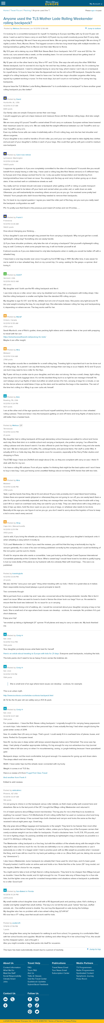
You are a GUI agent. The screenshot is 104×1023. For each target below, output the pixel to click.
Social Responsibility (12, 976)
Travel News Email (60, 967)
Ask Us (31, 973)
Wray (18, 523)
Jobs (5, 981)
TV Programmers (84, 967)
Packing (27, 10)
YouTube (30, 1005)
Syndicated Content (85, 973)
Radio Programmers (85, 970)
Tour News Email (59, 970)
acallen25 (16, 923)
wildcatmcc (16, 790)
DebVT (19, 275)
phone (12, 999)
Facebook (30, 999)
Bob (18, 397)
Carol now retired (23, 155)
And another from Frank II (14, 777)
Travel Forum (16, 10)
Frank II (19, 217)
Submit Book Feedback (38, 984)
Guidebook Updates (37, 981)
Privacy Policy (70, 1021)
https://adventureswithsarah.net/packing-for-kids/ (24, 337)
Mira (18, 350)
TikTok (37, 1005)
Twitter (37, 1011)
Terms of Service (55, 1021)
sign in (93, 10)
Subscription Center (60, 973)
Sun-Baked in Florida (25, 891)
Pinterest (30, 1011)
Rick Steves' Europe (52, 3)
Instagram (37, 999)
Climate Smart (9, 979)
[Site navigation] (3, 3)
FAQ (29, 967)
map (5, 1005)
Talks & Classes (34, 976)
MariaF (19, 317)
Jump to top (95, 949)
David (18, 99)
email (5, 999)
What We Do (8, 970)
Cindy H (19, 635)
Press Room (81, 979)
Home (6, 10)
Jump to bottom (94, 28)
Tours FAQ (32, 970)
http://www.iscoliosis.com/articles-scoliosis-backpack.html (28, 695)
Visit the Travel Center (37, 979)
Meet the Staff (9, 973)
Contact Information (12, 967)
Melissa (16, 28)
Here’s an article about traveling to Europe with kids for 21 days (31, 653)
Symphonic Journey (85, 976)
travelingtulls (17, 573)
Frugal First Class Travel (36, 773)
